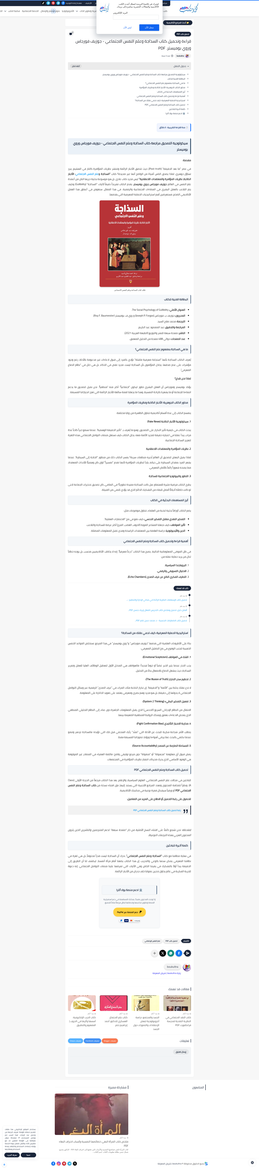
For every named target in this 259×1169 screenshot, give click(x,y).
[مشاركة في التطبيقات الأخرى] (154, 953)
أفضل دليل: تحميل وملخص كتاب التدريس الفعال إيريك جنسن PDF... (157, 610)
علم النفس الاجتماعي (87, 173)
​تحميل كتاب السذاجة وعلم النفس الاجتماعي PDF (165, 105)
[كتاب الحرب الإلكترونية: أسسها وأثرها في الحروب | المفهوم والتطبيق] (82, 1003)
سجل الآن (149, 27)
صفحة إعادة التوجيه (74, 3)
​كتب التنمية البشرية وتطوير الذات (95, 11)
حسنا (28, 1155)
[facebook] (63, 3)
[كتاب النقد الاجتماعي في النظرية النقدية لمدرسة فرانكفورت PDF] (177, 1003)
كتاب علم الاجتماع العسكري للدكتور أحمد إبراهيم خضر (116, 1021)
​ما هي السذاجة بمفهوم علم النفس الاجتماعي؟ (165, 83)
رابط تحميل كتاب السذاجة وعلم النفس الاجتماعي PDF (157, 810)
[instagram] (59, 1164)
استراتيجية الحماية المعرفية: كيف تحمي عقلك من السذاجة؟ (160, 100)
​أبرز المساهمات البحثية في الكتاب (171, 92)
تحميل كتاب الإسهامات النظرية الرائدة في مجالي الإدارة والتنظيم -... (156, 600)
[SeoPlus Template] (206, 1163)
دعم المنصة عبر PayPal (127, 912)
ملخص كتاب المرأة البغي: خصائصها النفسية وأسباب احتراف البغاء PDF (93, 1144)
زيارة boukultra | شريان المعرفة (167, 973)
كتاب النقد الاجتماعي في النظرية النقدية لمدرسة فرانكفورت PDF (178, 1021)
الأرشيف (88, 3)
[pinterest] (53, 3)
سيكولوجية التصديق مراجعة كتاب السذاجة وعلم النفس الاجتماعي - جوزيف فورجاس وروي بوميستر (144, 74)
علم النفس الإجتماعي (152, 941)
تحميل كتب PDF (183, 34)
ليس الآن (127, 27)
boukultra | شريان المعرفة (169, 1164)
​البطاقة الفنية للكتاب (176, 79)
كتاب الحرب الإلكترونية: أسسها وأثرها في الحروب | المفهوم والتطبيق (82, 1021)
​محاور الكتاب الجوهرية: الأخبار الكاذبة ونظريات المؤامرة (162, 87)
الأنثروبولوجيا (68, 11)
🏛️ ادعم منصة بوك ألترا (175, 113)
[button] (178, 953)
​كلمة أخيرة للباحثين (177, 109)
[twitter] (75, 1164)
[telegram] (58, 3)
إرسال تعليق (181, 1052)
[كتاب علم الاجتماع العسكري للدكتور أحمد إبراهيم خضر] (114, 1003)
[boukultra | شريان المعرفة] (189, 8)
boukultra (180, 56)
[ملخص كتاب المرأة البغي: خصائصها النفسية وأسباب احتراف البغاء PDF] (91, 1114)
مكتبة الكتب (14, 11)
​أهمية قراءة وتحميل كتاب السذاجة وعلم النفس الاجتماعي (161, 96)
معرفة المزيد (12, 1155)
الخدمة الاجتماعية (30, 11)
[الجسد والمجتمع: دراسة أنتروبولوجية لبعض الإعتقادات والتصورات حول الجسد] (145, 1003)
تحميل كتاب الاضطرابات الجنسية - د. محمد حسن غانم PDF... (161, 620)
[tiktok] (43, 3)
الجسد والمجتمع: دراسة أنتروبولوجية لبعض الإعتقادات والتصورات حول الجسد (146, 1023)
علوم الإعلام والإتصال (50, 11)
